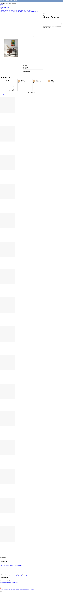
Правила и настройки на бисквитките (28, 589)
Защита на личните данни (19, 589)
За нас (1, 582)
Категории (3, 11)
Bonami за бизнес (15, 582)
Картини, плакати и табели (18, 11)
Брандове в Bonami (4, 582)
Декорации (6, 11)
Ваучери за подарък (10, 582)
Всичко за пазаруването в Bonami (10, 589)
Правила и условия (3, 589)
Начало (1, 11)
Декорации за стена (11, 11)
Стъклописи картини (5, 559)
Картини (26, 11)
